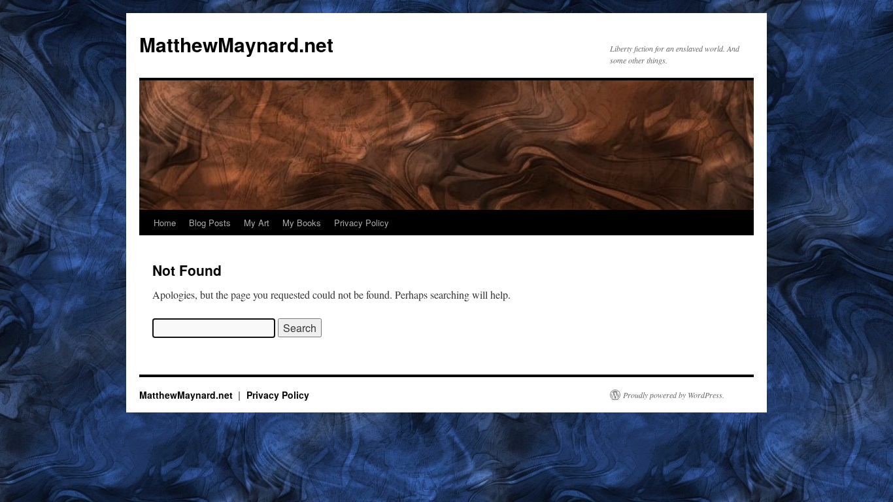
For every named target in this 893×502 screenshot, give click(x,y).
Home (165, 222)
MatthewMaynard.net (236, 44)
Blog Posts (210, 222)
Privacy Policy (361, 222)
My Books (301, 222)
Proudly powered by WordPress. (673, 395)
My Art (256, 222)
